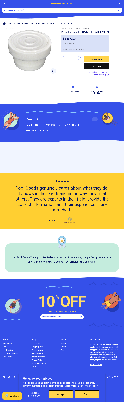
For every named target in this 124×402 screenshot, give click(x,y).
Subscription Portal (39, 363)
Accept (60, 394)
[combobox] (62, 10)
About (63, 343)
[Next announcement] (119, 3)
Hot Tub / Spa (8, 350)
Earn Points (7, 357)
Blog (62, 350)
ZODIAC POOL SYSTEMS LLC (70, 29)
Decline (87, 394)
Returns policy (37, 353)
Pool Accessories (22, 23)
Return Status (37, 350)
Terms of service (38, 357)
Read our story (96, 364)
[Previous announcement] (5, 3)
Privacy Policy (37, 360)
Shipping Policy (37, 347)
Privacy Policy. (90, 386)
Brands (63, 347)
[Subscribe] (81, 317)
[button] (119, 10)
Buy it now (96, 66)
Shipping (65, 49)
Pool (10, 23)
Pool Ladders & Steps (38, 23)
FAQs (34, 367)
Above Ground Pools (10, 353)
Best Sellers (7, 343)
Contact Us (36, 343)
